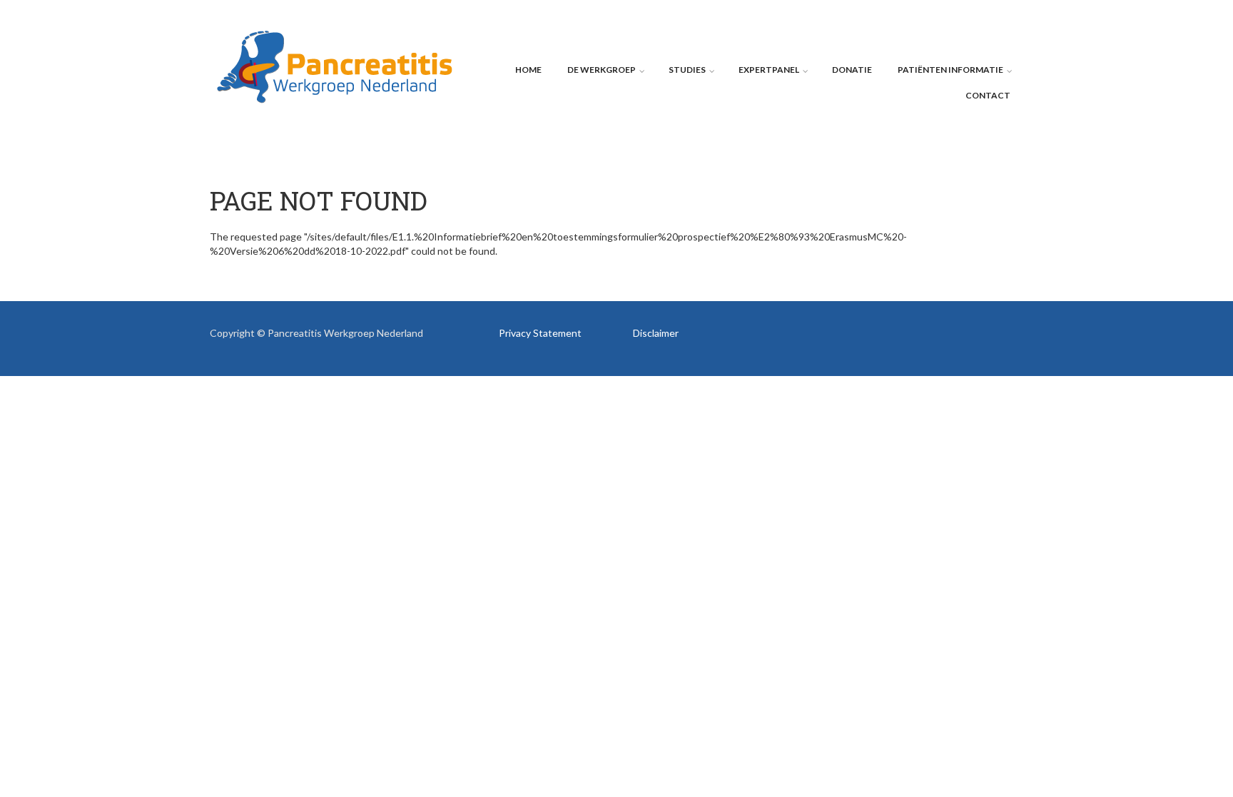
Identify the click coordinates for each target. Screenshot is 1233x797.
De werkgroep (601, 69)
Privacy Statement (540, 333)
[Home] (335, 65)
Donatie (852, 69)
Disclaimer (656, 333)
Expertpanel (769, 69)
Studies (687, 69)
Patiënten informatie (950, 69)
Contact (987, 95)
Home (528, 69)
